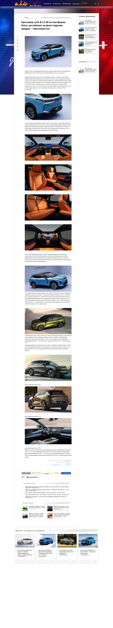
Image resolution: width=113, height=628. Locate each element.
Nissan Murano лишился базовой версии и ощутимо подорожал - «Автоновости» (66, 552)
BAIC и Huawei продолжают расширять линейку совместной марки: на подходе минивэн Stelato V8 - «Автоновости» (24, 553)
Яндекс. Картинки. (68, 462)
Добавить (57, 473)
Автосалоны (76, 3)
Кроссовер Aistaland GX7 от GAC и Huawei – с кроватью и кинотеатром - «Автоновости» (88, 552)
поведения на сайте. (56, 464)
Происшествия (66, 3)
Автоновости (47, 3)
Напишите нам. (68, 464)
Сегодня (85, 3)
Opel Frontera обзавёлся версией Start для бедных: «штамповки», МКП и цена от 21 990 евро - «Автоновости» (45, 553)
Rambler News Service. (67, 460)
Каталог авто (56, 3)
